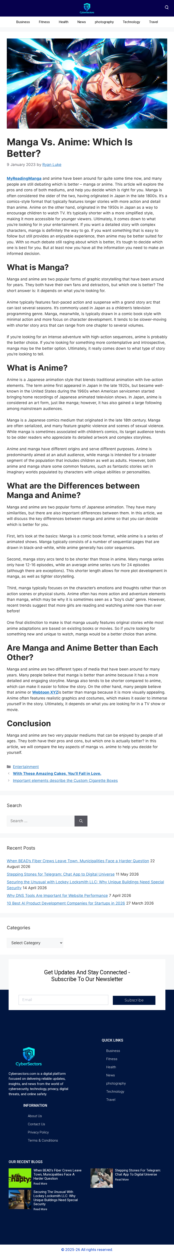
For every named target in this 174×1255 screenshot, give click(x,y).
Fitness (44, 22)
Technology (131, 22)
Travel (153, 22)
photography (104, 22)
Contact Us (36, 1124)
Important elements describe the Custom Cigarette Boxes (65, 780)
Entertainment (26, 766)
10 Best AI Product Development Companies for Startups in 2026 (66, 903)
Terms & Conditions (43, 1140)
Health (63, 22)
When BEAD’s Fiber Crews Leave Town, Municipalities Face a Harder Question (78, 861)
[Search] (81, 821)
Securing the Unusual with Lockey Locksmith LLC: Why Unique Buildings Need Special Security (56, 1198)
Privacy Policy (38, 1132)
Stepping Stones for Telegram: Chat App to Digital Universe (61, 874)
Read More (40, 1183)
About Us (35, 1116)
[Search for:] (41, 821)
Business (23, 22)
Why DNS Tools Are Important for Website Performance (57, 895)
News (81, 22)
